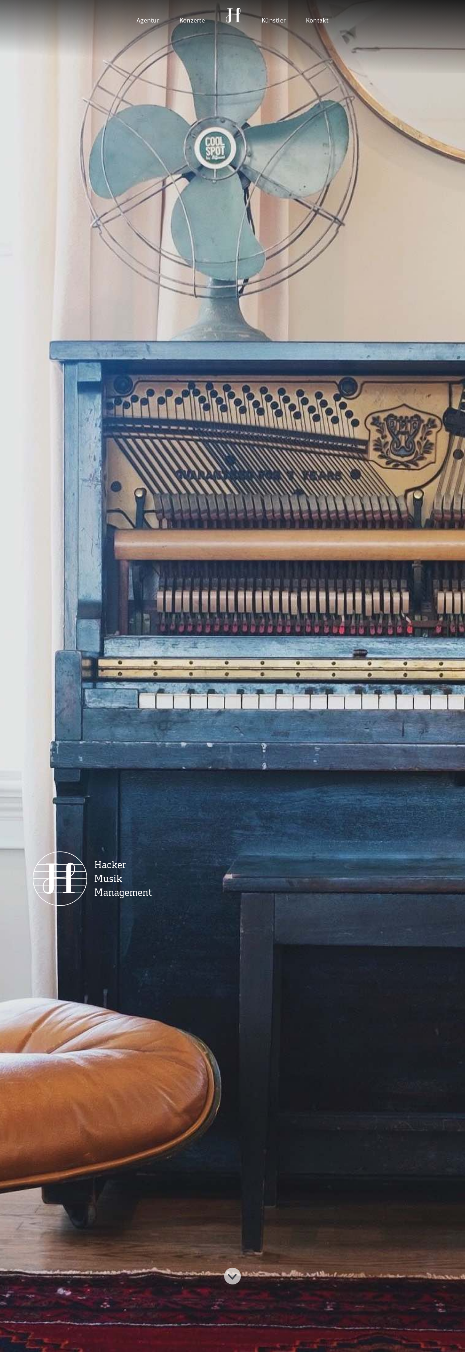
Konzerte (192, 20)
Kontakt (317, 20)
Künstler (274, 20)
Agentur (148, 20)
